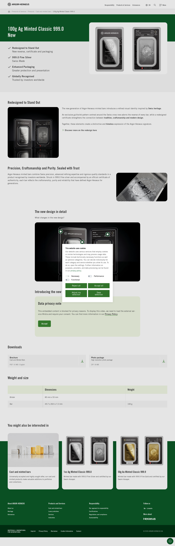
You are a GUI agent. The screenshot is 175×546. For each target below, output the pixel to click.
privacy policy (75, 271)
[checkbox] (67, 276)
